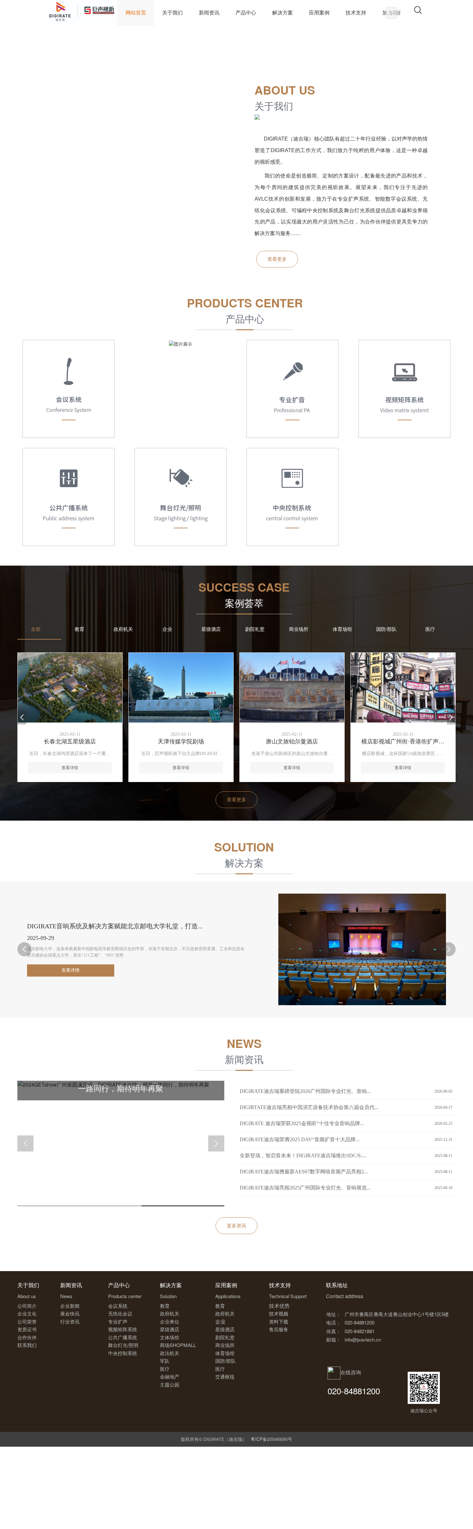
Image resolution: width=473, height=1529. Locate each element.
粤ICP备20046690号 (271, 1439)
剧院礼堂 (254, 629)
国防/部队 (386, 629)
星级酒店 (211, 629)
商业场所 (298, 629)
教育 (79, 629)
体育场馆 (342, 629)
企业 (167, 629)
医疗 (430, 629)
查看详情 (100, 970)
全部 (36, 629)
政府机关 (123, 629)
